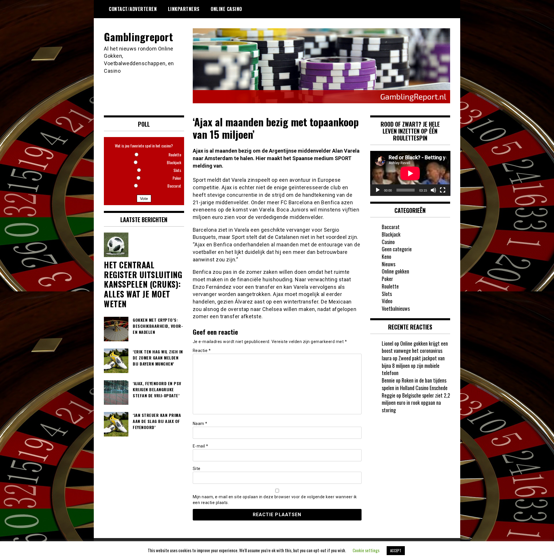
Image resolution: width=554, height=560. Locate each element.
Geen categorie (397, 249)
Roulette (390, 286)
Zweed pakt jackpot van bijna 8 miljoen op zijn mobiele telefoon (413, 365)
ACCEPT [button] (395, 550)
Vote (144, 198)
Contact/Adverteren (133, 8)
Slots (387, 293)
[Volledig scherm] (443, 190)
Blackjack (391, 234)
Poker (387, 278)
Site (197, 468)
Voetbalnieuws (396, 308)
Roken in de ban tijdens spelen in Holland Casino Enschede (415, 384)
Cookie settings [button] (366, 550)
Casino (388, 242)
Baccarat (391, 227)
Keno (386, 256)
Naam (200, 423)
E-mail (200, 446)
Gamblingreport (138, 36)
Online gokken (395, 271)
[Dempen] (433, 190)
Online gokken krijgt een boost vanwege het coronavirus (415, 347)
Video (387, 301)
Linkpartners (184, 8)
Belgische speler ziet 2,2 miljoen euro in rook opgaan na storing (416, 403)
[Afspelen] (378, 190)
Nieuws (388, 264)
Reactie (202, 350)
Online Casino (226, 8)
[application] (410, 173)
